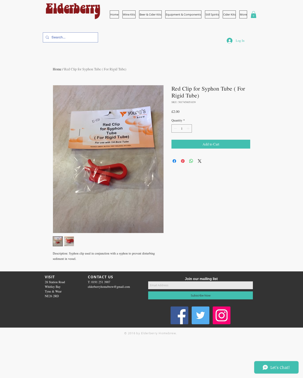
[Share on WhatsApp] (191, 161)
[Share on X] (199, 161)
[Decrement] (175, 128)
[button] (183, 14)
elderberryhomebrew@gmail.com (109, 286)
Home (57, 69)
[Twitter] (200, 315)
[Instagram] (221, 315)
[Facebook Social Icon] (179, 315)
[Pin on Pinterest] (182, 161)
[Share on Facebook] (174, 161)
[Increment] (188, 128)
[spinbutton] (182, 128)
